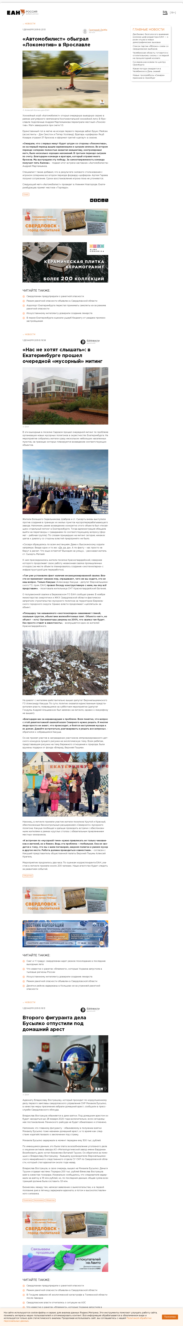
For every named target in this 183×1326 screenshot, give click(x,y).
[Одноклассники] (95, 200)
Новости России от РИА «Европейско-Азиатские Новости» (16, 12)
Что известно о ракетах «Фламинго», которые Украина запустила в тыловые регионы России (64, 970)
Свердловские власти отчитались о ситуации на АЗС (56, 1303)
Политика (27, 1200)
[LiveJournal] (106, 200)
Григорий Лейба (98, 30)
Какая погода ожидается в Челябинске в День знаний (147, 70)
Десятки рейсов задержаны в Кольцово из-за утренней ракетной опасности (63, 987)
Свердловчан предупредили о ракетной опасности (55, 296)
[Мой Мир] (102, 200)
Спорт (26, 194)
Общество (27, 875)
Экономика (39, 1200)
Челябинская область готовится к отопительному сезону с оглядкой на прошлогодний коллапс (151, 55)
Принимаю (170, 1317)
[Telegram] (99, 200)
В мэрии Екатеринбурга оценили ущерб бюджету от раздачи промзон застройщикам (66, 319)
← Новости (29, 24)
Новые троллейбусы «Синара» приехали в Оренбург (149, 76)
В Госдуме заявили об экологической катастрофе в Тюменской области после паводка (67, 1296)
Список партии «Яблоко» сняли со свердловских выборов (151, 47)
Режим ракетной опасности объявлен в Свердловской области (62, 301)
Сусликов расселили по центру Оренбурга (149, 63)
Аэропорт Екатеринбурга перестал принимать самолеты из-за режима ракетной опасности (66, 307)
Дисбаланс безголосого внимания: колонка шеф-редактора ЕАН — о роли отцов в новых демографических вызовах (151, 38)
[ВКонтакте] (91, 200)
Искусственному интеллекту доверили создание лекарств (59, 313)
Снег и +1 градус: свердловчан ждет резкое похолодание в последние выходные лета (66, 962)
